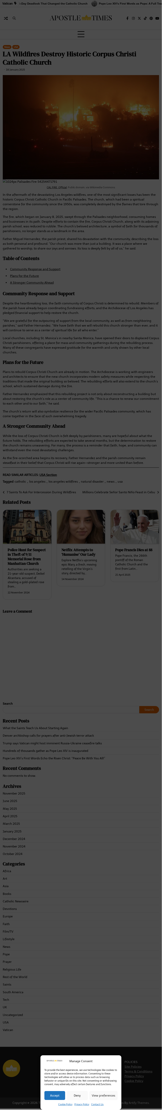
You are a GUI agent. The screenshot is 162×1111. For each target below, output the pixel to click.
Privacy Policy (81, 1104)
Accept (54, 1095)
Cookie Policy (65, 1104)
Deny (77, 1095)
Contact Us (97, 1104)
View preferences (103, 1095)
